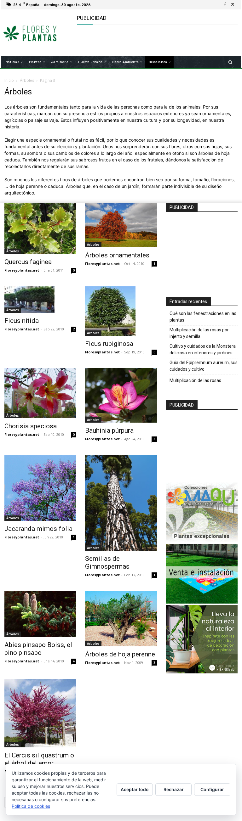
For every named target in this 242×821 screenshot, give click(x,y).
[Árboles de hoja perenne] (121, 618)
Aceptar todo (135, 789)
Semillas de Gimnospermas (107, 562)
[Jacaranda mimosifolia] (40, 488)
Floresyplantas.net (21, 270)
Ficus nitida (21, 320)
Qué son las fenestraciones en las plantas (203, 317)
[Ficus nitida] (40, 299)
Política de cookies (31, 806)
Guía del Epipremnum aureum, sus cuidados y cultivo (204, 366)
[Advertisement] (150, 40)
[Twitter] (232, 4)
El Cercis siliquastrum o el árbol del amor (39, 759)
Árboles (27, 80)
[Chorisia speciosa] (40, 393)
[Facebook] (225, 4)
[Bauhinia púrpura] (121, 395)
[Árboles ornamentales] (121, 225)
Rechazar (174, 789)
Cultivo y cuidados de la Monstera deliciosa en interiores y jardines (203, 349)
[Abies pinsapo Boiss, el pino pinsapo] (40, 614)
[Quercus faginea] (40, 228)
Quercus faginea (28, 262)
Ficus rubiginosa (109, 343)
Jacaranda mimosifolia (38, 528)
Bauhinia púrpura (109, 430)
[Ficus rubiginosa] (121, 311)
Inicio (9, 80)
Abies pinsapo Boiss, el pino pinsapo (38, 648)
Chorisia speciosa (30, 426)
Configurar (212, 789)
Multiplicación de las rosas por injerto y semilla (199, 333)
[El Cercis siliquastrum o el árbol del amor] (40, 713)
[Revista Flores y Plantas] (37, 32)
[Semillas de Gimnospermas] (121, 503)
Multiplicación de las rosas (195, 380)
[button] (230, 62)
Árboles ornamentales (117, 255)
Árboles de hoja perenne (120, 654)
